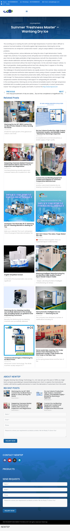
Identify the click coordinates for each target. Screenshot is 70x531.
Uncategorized (35, 23)
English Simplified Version (13, 275)
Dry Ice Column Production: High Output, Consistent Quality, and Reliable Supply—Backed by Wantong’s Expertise (50, 132)
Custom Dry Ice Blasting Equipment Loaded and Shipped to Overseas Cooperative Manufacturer (49, 179)
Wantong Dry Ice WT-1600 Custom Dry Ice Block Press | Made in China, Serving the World (18, 126)
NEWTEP (5, 527)
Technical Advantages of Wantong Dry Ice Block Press (18, 358)
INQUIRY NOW (10, 441)
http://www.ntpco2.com (50, 87)
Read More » (15, 398)
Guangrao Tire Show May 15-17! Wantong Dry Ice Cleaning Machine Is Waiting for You (19, 225)
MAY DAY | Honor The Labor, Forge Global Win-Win (50, 235)
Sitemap (44, 522)
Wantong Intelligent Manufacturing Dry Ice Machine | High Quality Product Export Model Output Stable (50, 275)
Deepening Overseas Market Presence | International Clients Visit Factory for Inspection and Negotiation (18, 164)
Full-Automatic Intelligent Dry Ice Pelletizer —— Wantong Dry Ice (48, 312)
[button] (26, 11)
